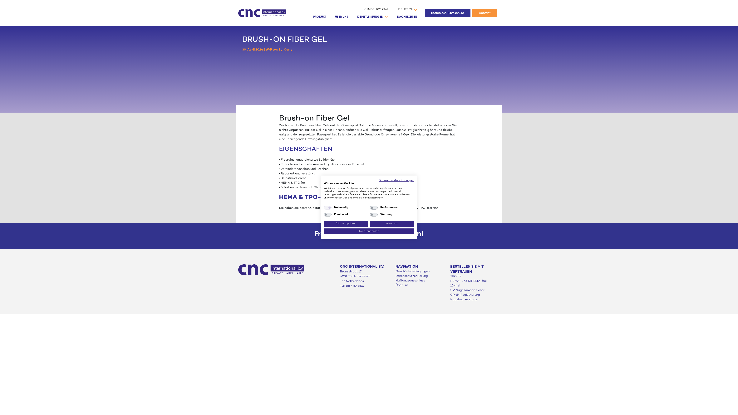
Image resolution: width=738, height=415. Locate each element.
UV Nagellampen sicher (467, 290)
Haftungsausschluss (410, 280)
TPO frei (456, 276)
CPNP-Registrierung (465, 295)
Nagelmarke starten (464, 299)
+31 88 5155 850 (352, 286)
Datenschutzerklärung (412, 276)
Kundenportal (376, 9)
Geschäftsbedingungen (413, 271)
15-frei (455, 285)
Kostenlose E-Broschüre (447, 13)
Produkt (319, 16)
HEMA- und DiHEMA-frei (468, 281)
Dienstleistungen (370, 16)
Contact (484, 13)
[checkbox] (328, 208)
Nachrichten (407, 16)
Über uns (341, 16)
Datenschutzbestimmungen (396, 180)
